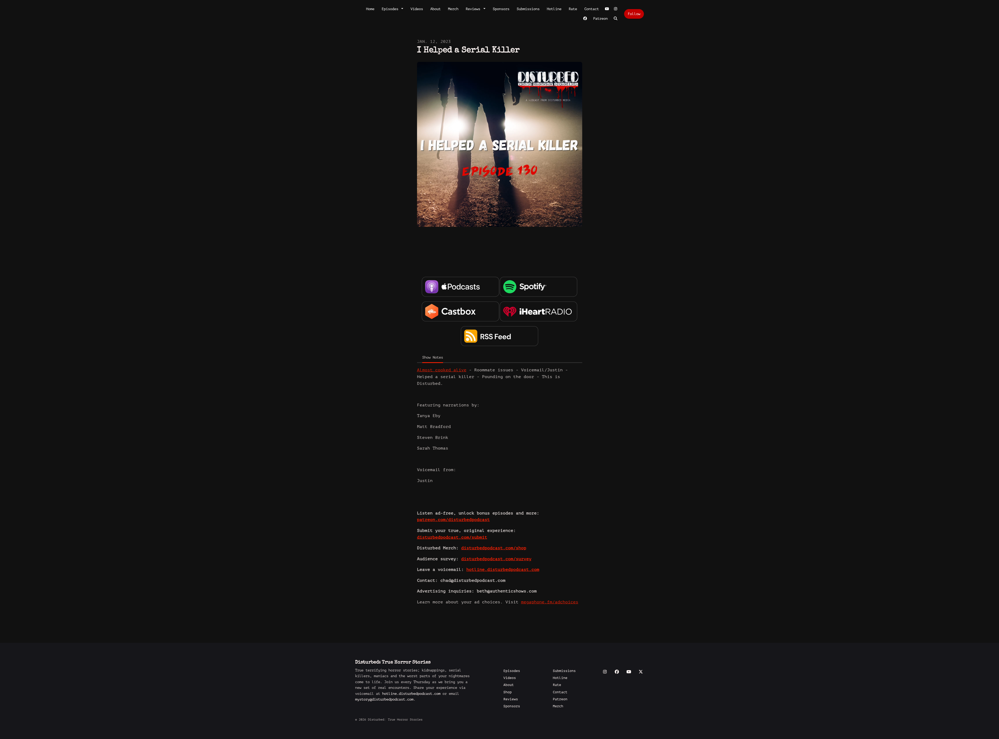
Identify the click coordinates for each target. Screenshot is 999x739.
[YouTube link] (607, 9)
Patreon (600, 19)
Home (370, 9)
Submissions (528, 9)
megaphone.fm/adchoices (549, 602)
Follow (634, 14)
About (435, 9)
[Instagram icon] (604, 672)
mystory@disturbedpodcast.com (384, 699)
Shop (507, 692)
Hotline (554, 9)
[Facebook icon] (616, 672)
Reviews (474, 9)
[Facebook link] (585, 18)
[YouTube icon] (628, 672)
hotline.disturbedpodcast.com (411, 694)
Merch (453, 9)
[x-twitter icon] (640, 672)
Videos (417, 9)
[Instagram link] (615, 9)
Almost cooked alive (441, 370)
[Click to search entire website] (615, 18)
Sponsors (501, 9)
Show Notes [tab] (432, 357)
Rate (573, 9)
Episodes (391, 9)
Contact (591, 9)
